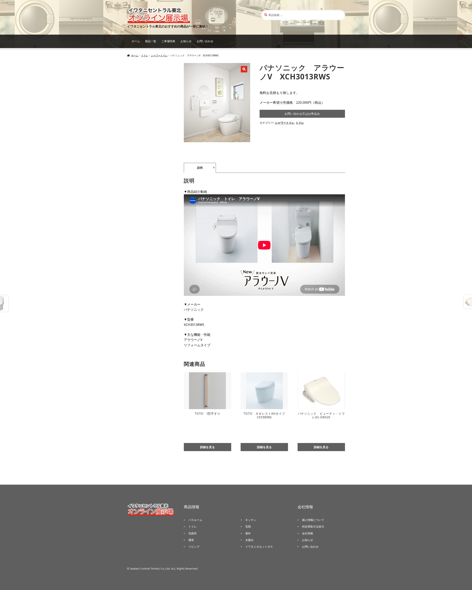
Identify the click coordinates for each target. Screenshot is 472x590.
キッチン (250, 520)
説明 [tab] (200, 167)
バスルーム (195, 520)
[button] (244, 69)
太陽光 (249, 540)
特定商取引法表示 (313, 526)
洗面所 (192, 533)
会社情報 (307, 533)
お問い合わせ (205, 41)
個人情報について (313, 520)
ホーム (136, 41)
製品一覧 (150, 41)
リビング (193, 546)
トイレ (144, 55)
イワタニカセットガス (259, 546)
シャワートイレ (159, 55)
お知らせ (186, 41)
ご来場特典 (168, 41)
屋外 (248, 533)
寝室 (191, 540)
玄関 (248, 526)
